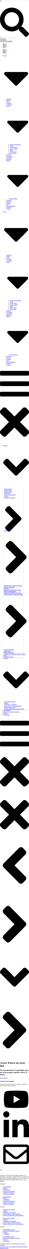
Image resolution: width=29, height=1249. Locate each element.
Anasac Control (14, 149)
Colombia (8, 103)
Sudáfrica (8, 207)
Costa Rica (9, 105)
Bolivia (8, 100)
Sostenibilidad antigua (8, 1229)
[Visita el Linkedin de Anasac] (16, 1140)
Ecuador (8, 154)
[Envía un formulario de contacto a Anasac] (16, 1166)
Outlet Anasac (13, 151)
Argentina (9, 99)
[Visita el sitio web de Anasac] (14, 1)
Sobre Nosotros (7, 1186)
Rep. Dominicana (10, 206)
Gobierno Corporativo (9, 1192)
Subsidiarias (6, 1189)
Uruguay (8, 209)
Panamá (8, 201)
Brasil (7, 102)
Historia (5, 1188)
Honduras (8, 159)
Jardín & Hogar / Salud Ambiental (12, 1214)
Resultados (3, 39)
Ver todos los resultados (6, 41)
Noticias (5, 1232)
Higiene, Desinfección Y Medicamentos (13, 1215)
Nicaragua (9, 200)
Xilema (11, 146)
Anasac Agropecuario (15, 144)
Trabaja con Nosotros (8, 1194)
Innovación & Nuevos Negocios (11, 1231)
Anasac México (14, 198)
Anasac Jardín (13, 147)
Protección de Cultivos (9, 1209)
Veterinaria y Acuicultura (9, 1212)
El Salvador (9, 156)
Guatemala (9, 157)
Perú (7, 204)
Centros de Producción (9, 1191)
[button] (14, 405)
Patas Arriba (13, 153)
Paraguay (8, 203)
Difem (11, 150)
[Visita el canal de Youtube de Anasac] (16, 1110)
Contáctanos (6, 1234)
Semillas (5, 1211)
